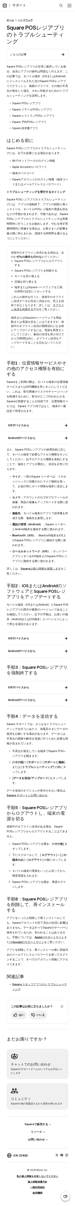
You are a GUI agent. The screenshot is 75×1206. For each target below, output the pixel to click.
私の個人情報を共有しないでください (37, 1176)
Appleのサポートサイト (49, 937)
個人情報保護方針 (37, 1181)
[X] (57, 1155)
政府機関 (37, 1192)
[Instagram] (66, 1155)
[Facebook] (61, 1155)
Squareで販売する (36, 1124)
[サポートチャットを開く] (65, 1196)
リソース (36, 1131)
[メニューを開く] (69, 5)
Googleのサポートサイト (28, 942)
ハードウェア (25, 20)
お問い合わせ (36, 1139)
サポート (19, 5)
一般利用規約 (37, 1187)
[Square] (5, 5)
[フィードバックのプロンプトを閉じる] (62, 1006)
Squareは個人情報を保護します (41, 568)
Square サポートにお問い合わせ (27, 795)
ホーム (10, 20)
